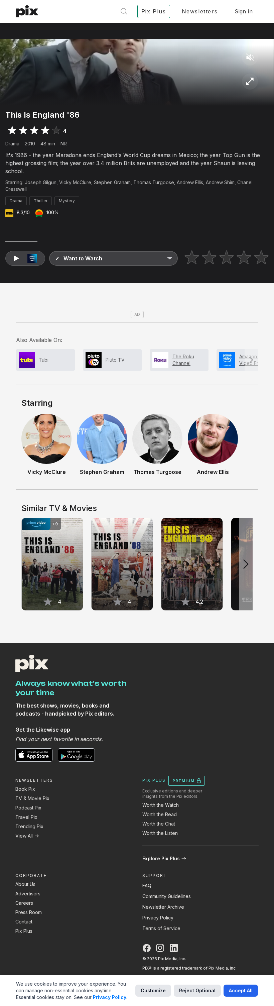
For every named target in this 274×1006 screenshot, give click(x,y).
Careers (24, 903)
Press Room (28, 912)
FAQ (146, 885)
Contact (23, 921)
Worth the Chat (158, 824)
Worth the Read (159, 814)
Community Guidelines (166, 896)
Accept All (241, 990)
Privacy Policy (157, 917)
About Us (25, 884)
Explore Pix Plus (161, 858)
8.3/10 (23, 212)
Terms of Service (161, 928)
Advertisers (27, 893)
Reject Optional (197, 990)
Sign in (244, 11)
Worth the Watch (160, 805)
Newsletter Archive (163, 907)
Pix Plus (23, 931)
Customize (153, 990)
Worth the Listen (160, 833)
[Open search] (124, 11)
